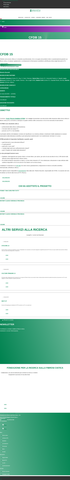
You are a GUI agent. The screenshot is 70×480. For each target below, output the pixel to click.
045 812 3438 (4, 419)
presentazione (22, 170)
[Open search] (2, 21)
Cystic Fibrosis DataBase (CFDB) (15, 118)
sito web (18, 165)
